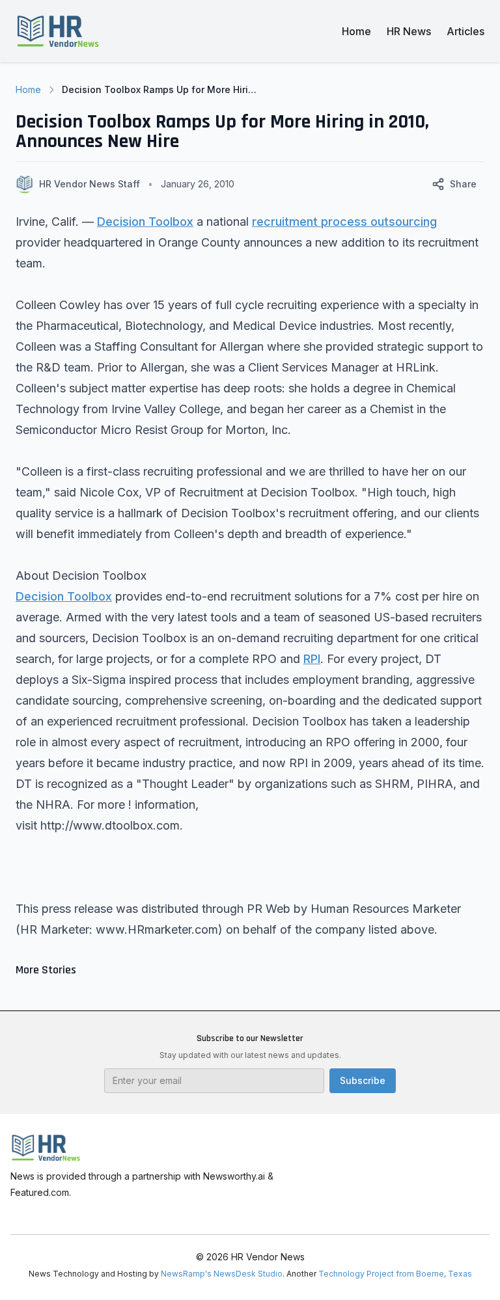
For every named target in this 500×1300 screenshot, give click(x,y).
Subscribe (362, 1080)
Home (356, 31)
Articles (465, 31)
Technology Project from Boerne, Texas (395, 1274)
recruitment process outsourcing (344, 221)
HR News (409, 31)
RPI (311, 659)
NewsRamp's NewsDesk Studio (222, 1274)
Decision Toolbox (145, 221)
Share (463, 183)
